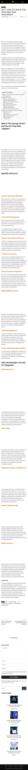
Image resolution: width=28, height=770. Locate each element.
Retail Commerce (7, 117)
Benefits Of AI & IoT (7, 97)
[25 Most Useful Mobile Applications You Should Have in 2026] (14, 715)
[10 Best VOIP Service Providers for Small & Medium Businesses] (14, 746)
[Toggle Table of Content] (23, 93)
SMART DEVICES (5, 605)
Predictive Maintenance (9, 107)
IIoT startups (19, 491)
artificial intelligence (12, 601)
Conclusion (8, 118)
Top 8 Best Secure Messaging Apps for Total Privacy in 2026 (14, 706)
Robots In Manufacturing (9, 116)
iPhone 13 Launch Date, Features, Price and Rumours (6, 623)
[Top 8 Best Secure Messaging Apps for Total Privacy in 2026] (14, 700)
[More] (15, 20)
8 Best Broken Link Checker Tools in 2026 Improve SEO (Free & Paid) (14, 736)
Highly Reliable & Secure (9, 106)
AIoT (6, 601)
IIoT (18, 601)
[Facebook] (2, 20)
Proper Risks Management (9, 100)
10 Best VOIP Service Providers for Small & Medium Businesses (14, 752)
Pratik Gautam (6, 16)
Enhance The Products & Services (11, 101)
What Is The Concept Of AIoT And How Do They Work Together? (13, 95)
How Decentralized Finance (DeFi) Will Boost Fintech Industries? (21, 623)
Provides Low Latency (8, 103)
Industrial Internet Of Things (7, 603)
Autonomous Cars (8, 111)
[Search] (24, 688)
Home (6, 766)
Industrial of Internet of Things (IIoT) (11, 114)
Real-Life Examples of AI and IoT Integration (12, 110)
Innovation (3, 7)
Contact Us (15, 766)
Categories (21, 766)
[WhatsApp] (12, 20)
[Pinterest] (9, 20)
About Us (10, 766)
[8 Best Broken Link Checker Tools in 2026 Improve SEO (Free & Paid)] (14, 731)
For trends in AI (18, 79)
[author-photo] (14, 635)
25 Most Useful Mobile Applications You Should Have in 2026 (14, 721)
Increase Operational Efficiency (10, 99)
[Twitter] (5, 20)
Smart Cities (6, 113)
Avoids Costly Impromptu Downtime (11, 108)
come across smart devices (15, 149)
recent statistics (18, 73)
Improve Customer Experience (10, 104)
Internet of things (17, 603)
